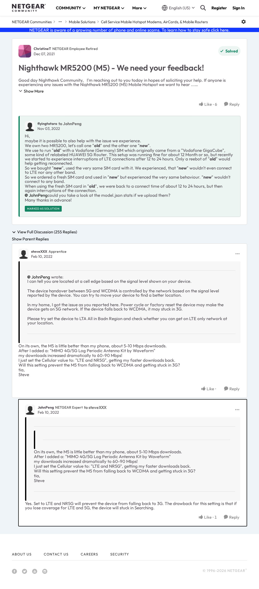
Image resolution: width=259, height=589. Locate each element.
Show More (34, 91)
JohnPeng (38, 195)
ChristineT (42, 48)
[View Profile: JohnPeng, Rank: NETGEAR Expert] (30, 410)
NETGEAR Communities (32, 21)
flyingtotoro (47, 123)
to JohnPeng (69, 124)
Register (219, 7)
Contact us (56, 554)
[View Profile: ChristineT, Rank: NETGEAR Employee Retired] (24, 51)
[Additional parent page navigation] (60, 21)
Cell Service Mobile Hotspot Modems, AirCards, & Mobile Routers (154, 21)
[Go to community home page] (29, 8)
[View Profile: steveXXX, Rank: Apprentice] (23, 254)
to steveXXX (95, 407)
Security (119, 554)
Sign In (238, 7)
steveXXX (39, 251)
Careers (89, 554)
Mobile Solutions (82, 21)
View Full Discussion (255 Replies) (47, 232)
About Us (22, 554)
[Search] (203, 8)
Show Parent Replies (30, 239)
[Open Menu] (243, 21)
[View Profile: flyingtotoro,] (30, 126)
